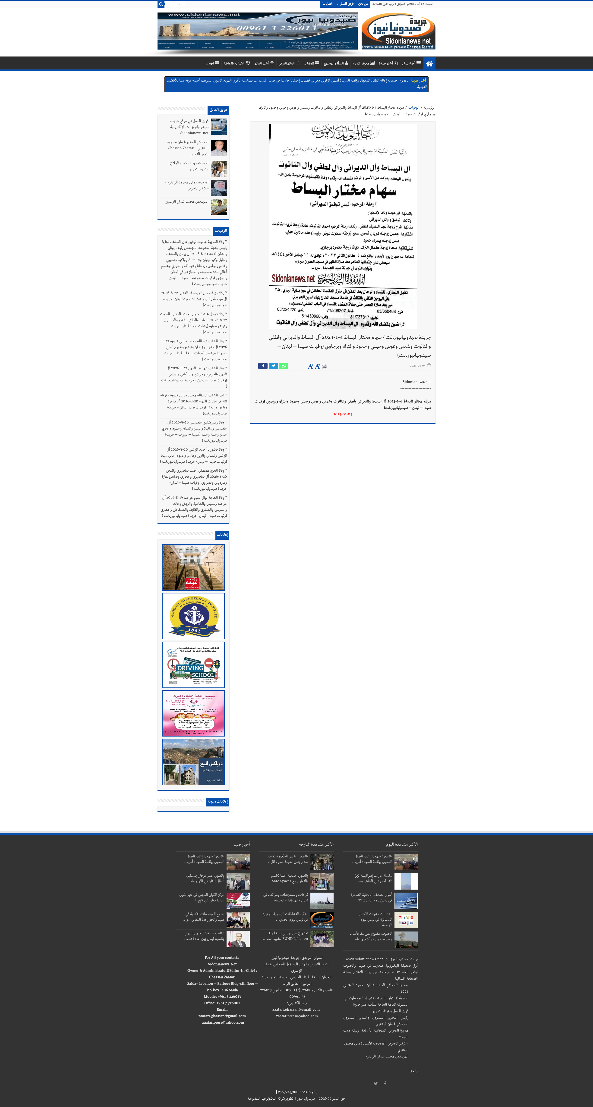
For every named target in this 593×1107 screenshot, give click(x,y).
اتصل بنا (327, 4)
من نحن (363, 4)
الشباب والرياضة (234, 64)
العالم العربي (287, 64)
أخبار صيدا (386, 64)
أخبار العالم (262, 64)
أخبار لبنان (408, 64)
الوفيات (309, 64)
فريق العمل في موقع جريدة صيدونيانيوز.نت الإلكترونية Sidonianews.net (189, 127)
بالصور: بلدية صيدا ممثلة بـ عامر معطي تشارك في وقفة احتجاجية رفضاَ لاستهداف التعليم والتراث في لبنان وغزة (330, 81)
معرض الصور (361, 64)
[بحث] (161, 4)
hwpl (210, 64)
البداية (429, 63)
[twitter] (375, 1084)
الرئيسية (429, 108)
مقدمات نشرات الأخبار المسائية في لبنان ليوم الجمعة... (375, 920)
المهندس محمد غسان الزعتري (186, 202)
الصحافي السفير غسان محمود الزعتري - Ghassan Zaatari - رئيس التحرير (186, 148)
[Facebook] (385, 1084)
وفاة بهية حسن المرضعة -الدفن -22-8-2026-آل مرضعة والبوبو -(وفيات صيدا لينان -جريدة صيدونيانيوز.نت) (193, 299)
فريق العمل (347, 4)
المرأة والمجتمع (334, 64)
